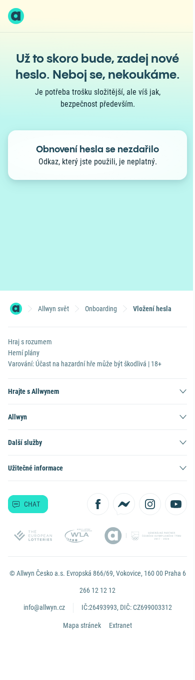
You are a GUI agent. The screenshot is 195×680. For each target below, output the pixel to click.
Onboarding (101, 309)
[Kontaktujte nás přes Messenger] (124, 504)
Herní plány (24, 353)
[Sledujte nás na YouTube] (176, 504)
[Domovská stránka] (16, 309)
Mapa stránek (82, 625)
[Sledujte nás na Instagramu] (150, 504)
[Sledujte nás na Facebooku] (98, 504)
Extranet (120, 625)
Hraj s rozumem (30, 342)
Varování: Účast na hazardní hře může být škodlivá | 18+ (85, 364)
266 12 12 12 (98, 590)
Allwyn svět (53, 309)
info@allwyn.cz (44, 607)
